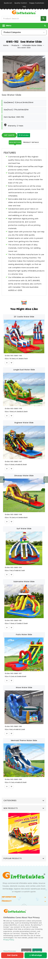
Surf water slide (24, 528)
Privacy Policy (8, 940)
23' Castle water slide (24, 316)
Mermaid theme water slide (24, 740)
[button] (45, 25)
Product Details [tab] (31, 142)
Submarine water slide (24, 581)
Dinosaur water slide (24, 475)
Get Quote (9, 135)
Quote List (8, 3)
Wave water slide (24, 687)
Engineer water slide (24, 422)
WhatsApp (24, 135)
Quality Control (20, 3)
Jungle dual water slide (24, 369)
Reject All (26, 951)
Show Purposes (9, 951)
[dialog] (24, 932)
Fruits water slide (24, 634)
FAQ (24, 7)
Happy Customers (36, 3)
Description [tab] (15, 142)
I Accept (37, 951)
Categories (10, 800)
